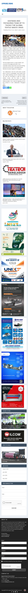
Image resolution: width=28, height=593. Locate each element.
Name (3, 487)
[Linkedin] (8, 88)
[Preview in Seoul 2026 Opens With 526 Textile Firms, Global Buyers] (14, 150)
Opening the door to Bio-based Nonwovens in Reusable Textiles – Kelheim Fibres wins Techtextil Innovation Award (14, 200)
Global (23, 30)
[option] (14, 420)
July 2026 (5, 472)
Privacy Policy (4, 533)
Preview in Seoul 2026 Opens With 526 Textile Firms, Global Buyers (14, 159)
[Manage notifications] (25, 590)
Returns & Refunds (5, 536)
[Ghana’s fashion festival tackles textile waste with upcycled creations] (14, 130)
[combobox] (2, 558)
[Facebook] (4, 88)
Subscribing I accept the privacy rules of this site (12, 561)
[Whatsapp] (10, 88)
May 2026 (5, 478)
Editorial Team (11, 30)
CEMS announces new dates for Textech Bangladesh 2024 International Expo (12, 179)
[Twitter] (6, 88)
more (13, 530)
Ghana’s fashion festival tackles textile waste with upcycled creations (14, 140)
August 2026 (5, 469)
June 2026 (5, 475)
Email (3, 494)
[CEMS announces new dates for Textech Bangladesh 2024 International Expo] (14, 170)
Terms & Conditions (5, 535)
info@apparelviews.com (9, 581)
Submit (14, 570)
